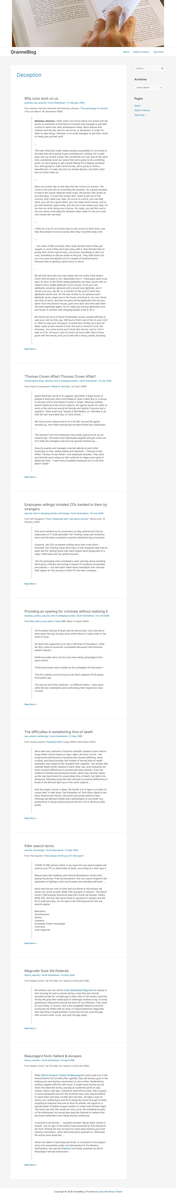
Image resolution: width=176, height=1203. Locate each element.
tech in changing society (66, 380)
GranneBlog (23, 52)
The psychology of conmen (94, 108)
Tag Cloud (158, 52)
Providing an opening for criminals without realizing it (66, 611)
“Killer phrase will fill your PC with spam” (63, 855)
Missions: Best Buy (61, 386)
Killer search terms (39, 846)
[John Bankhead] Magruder (78, 990)
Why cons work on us (41, 98)
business (28, 102)
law (35, 102)
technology (63, 513)
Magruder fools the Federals (46, 971)
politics (37, 615)
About (126, 52)
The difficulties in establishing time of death (58, 732)
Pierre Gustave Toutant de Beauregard (62, 1075)
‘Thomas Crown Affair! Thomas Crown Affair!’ (60, 376)
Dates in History (141, 52)
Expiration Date (54, 742)
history (27, 975)
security (42, 102)
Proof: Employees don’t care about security (67, 519)
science (32, 736)
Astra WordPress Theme (110, 1191)
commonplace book (34, 380)
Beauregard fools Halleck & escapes (53, 1056)
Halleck (66, 1148)
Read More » (30, 349)
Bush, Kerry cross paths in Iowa (45, 621)
